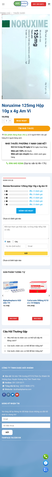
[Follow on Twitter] (13, 395)
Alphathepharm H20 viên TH (12, 301)
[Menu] (3, 4)
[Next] (49, 300)
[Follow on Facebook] (4, 395)
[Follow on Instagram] (8, 395)
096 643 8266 (16, 163)
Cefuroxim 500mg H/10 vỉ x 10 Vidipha (37, 301)
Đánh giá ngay (26, 211)
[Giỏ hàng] (49, 4)
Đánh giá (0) (8, 180)
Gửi (25, 253)
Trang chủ (5, 13)
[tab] (14, 180)
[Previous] (3, 300)
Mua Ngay (21, 121)
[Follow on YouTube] (17, 395)
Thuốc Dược (19, 13)
